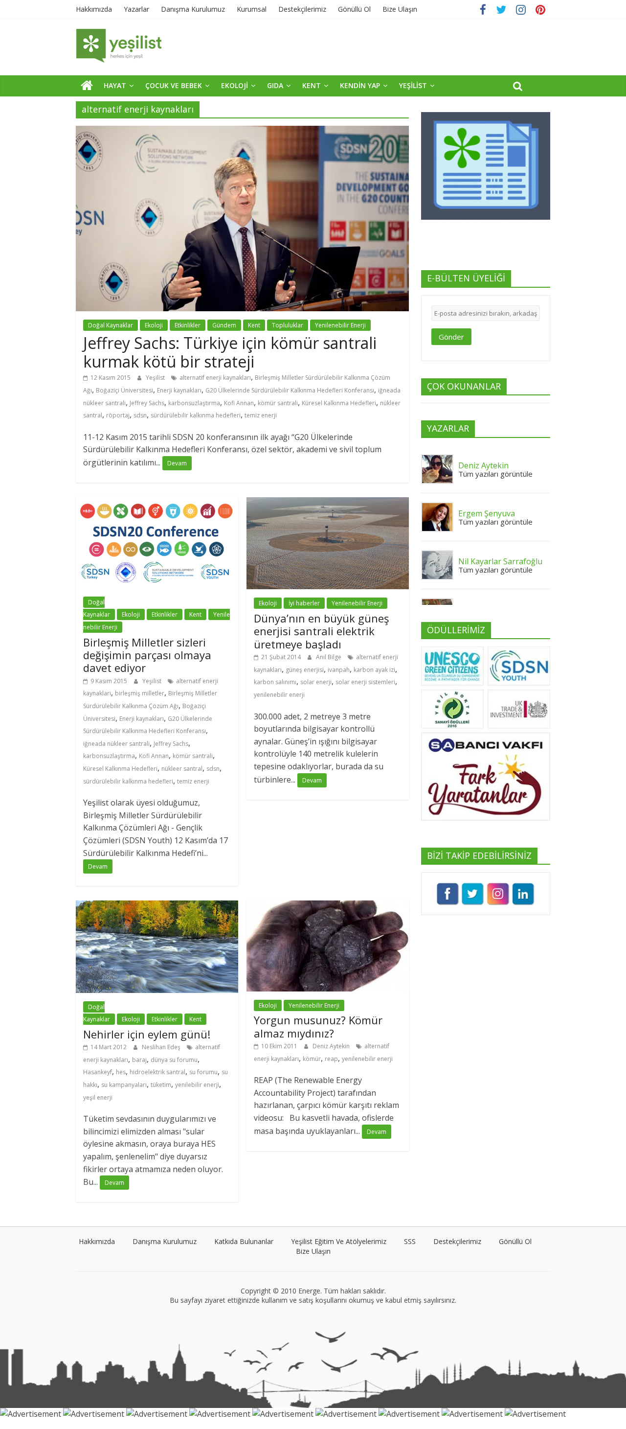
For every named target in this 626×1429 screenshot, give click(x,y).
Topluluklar (287, 325)
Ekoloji (154, 325)
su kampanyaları (124, 1085)
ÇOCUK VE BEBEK (173, 85)
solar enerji (316, 682)
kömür (312, 1059)
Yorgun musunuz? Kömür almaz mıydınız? (318, 1026)
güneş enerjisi (305, 670)
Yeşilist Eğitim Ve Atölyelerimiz (338, 1241)
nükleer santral (181, 768)
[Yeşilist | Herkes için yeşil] (87, 85)
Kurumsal (252, 9)
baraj (139, 1060)
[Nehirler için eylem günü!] (157, 906)
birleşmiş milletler (139, 693)
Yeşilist (156, 377)
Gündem (224, 325)
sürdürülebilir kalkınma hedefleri (196, 415)
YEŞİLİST (413, 85)
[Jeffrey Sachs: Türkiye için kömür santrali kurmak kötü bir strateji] (242, 131)
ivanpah (339, 670)
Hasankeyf (97, 1072)
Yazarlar (136, 9)
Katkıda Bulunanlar (243, 1241)
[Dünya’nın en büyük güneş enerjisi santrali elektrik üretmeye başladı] (327, 503)
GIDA (275, 85)
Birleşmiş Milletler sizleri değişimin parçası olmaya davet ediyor (147, 655)
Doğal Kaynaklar (110, 325)
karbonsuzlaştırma (194, 403)
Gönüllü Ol (354, 9)
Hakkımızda (94, 9)
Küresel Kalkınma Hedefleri (339, 403)
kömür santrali (278, 403)
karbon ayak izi (374, 670)
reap (331, 1059)
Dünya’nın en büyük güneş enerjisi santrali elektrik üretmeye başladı (321, 631)
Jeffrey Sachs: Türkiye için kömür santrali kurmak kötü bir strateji (230, 352)
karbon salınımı (275, 682)
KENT (311, 85)
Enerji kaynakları (179, 390)
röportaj (118, 415)
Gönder (451, 337)
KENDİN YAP (360, 85)
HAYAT (115, 85)
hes (121, 1072)
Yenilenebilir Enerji (340, 325)
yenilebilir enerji (197, 1085)
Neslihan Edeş (162, 1047)
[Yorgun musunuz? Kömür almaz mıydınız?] (327, 906)
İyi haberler (304, 603)
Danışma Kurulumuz (193, 9)
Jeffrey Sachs (147, 403)
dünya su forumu (174, 1060)
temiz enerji (261, 415)
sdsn (140, 415)
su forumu (203, 1072)
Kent (254, 325)
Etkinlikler (188, 325)
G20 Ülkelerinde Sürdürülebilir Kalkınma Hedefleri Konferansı (289, 390)
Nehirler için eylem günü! (146, 1034)
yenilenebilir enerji (279, 695)
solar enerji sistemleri (365, 682)
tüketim (161, 1085)
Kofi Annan (239, 403)
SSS (410, 1241)
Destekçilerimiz (302, 9)
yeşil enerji (97, 1097)
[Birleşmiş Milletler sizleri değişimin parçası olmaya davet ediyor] (157, 503)
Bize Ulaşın (399, 9)
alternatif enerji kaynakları (215, 377)
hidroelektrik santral (157, 1072)
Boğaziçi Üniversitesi (124, 390)
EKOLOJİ (234, 85)
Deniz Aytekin (332, 1046)
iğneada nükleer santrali (116, 743)
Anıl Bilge (329, 657)
